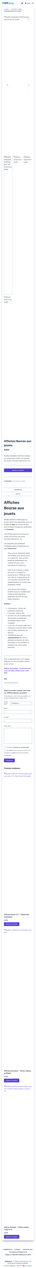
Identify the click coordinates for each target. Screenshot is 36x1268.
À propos (17, 1249)
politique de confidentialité (21, 747)
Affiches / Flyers (19, 481)
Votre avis (8, 726)
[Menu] (33, 3)
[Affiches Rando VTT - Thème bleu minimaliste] (18, 841)
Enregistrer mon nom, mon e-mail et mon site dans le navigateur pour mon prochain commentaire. (17, 753)
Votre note (6, 703)
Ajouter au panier (18, 470)
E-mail (6, 717)
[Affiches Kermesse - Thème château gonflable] (18, 998)
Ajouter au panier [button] (11, 924)
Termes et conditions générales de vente (18, 1254)
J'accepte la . (17, 747)
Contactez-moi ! (28, 1249)
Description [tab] (18, 489)
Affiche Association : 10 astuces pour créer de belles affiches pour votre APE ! (17, 671)
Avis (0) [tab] (18, 494)
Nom (6, 708)
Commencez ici (7, 1249)
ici (25, 565)
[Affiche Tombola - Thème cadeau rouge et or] (18, 1154)
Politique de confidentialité (18, 1252)
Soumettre (9, 760)
